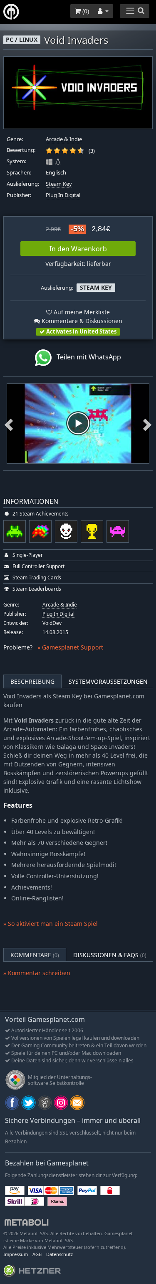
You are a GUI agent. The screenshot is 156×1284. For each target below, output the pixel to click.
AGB (37, 1254)
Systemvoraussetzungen (108, 681)
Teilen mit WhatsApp (86, 356)
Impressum (15, 1254)
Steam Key (59, 183)
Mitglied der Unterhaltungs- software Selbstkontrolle (60, 1080)
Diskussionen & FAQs (109, 955)
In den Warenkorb (78, 248)
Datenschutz (59, 1254)
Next (147, 423)
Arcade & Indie (64, 139)
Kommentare (34, 955)
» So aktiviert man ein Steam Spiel (50, 924)
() (85, 11)
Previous (8, 423)
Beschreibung (32, 681)
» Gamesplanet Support (70, 647)
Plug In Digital (63, 195)
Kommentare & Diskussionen (81, 321)
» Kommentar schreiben (36, 973)
